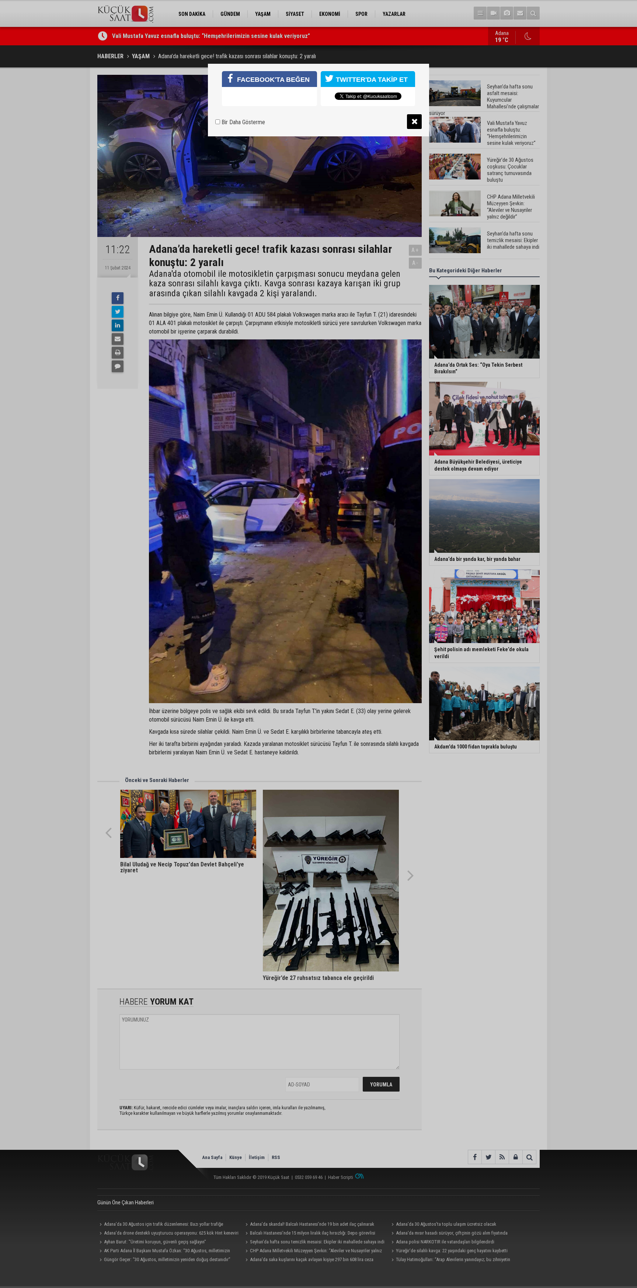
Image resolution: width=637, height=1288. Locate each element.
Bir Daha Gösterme (242, 122)
